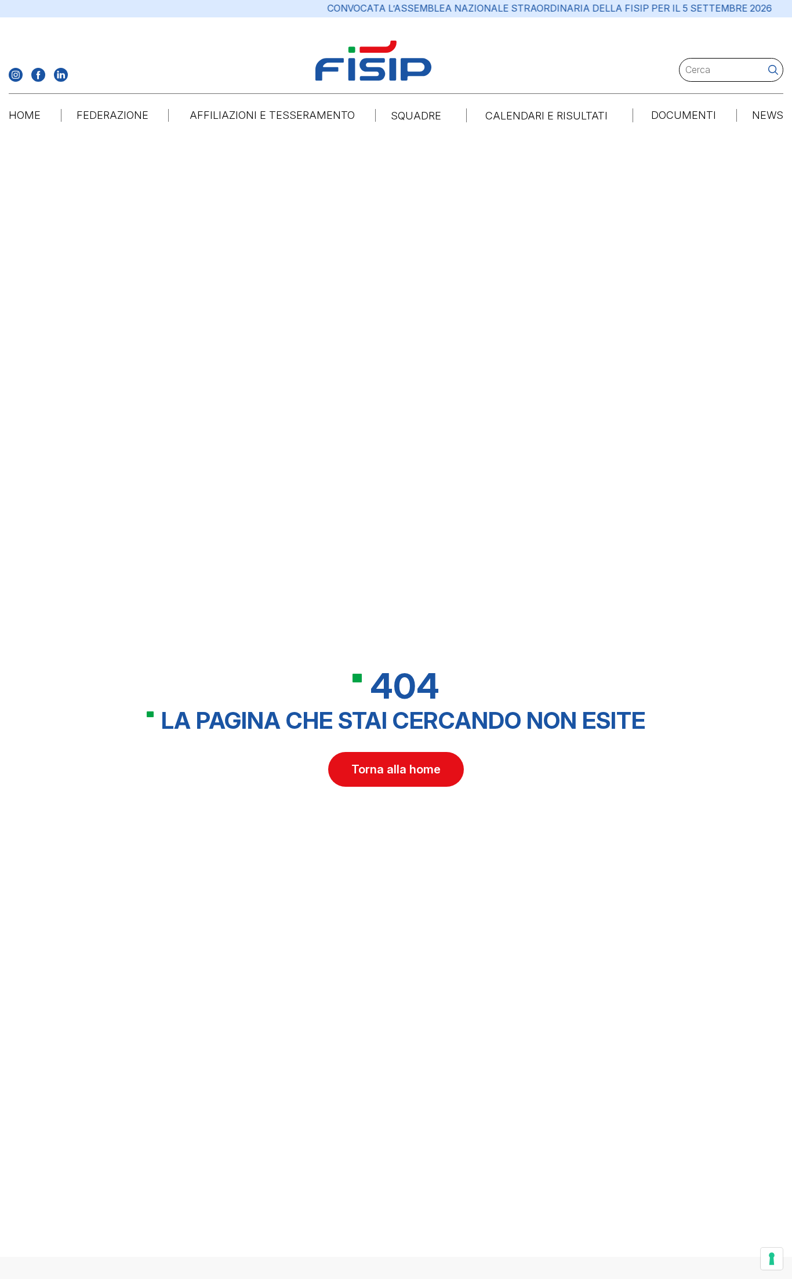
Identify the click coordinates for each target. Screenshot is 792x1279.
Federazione (112, 115)
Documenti (683, 115)
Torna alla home (396, 769)
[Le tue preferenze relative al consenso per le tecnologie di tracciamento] (772, 1259)
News (767, 115)
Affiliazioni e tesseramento (272, 115)
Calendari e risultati (546, 116)
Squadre (416, 116)
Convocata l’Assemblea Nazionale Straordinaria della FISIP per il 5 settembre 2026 (529, 8)
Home (25, 115)
